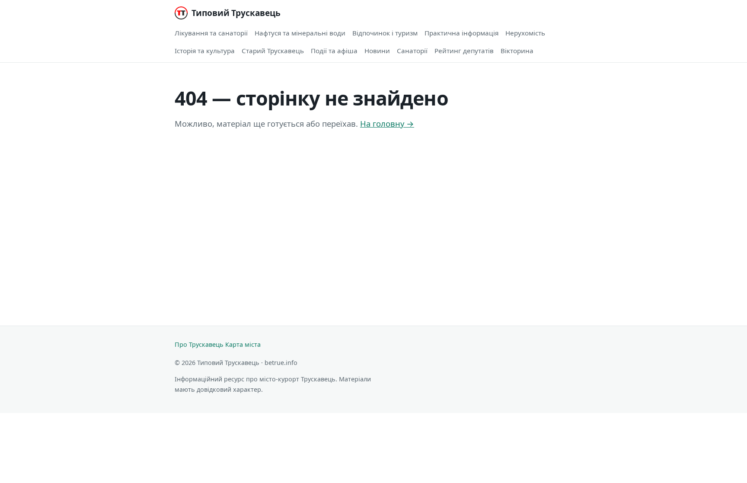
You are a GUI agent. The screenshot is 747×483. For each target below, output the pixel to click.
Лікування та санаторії (211, 33)
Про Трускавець (199, 344)
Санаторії (412, 50)
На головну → (387, 123)
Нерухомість (525, 33)
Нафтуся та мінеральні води (300, 33)
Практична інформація (461, 33)
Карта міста (243, 344)
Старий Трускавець (273, 50)
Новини (377, 50)
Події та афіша (334, 50)
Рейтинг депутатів (464, 50)
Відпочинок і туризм (385, 33)
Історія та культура (205, 50)
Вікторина (517, 50)
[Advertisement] (434, 219)
